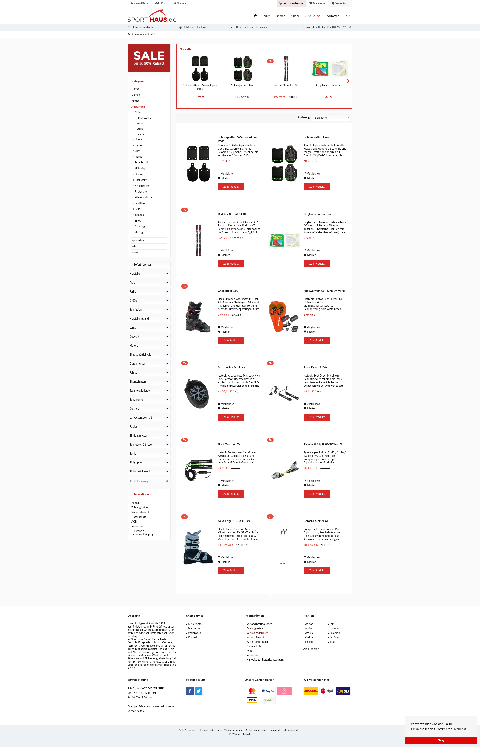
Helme (138, 157)
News (134, 252)
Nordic (138, 139)
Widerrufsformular (257, 642)
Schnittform (136, 309)
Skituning (139, 168)
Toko (332, 642)
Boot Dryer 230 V (315, 367)
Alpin (137, 112)
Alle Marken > (311, 649)
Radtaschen (141, 191)
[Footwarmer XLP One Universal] (284, 317)
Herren (135, 89)
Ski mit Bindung (144, 118)
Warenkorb (194, 633)
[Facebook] (190, 691)
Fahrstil (134, 372)
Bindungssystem (139, 435)
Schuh (139, 123)
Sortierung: (303, 117)
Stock (139, 129)
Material (134, 345)
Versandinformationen (259, 624)
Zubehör (140, 134)
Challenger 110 (228, 290)
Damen (135, 95)
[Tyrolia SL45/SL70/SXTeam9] (284, 470)
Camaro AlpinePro (316, 521)
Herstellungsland (139, 318)
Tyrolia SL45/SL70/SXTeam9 (323, 444)
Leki (332, 624)
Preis (132, 282)
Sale (133, 246)
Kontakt (135, 503)
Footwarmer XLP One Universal (325, 290)
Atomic (309, 633)
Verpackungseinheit (141, 417)
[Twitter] (198, 691)
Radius (133, 426)
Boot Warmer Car (230, 444)
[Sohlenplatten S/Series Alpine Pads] (200, 68)
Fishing (138, 232)
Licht (137, 151)
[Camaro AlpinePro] (284, 547)
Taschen (139, 215)
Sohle (133, 453)
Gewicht (134, 336)
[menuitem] (340, 3)
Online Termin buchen (143, 27)
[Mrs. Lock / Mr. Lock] (198, 393)
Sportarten (137, 240)
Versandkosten (231, 730)
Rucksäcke (140, 180)
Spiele (137, 221)
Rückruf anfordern (199, 27)
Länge (133, 327)
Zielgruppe (136, 462)
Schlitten (139, 203)
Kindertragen (141, 186)
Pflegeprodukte (143, 197)
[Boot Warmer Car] (198, 470)
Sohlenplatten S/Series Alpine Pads (200, 87)
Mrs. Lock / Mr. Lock (231, 367)
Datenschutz (138, 517)
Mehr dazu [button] (461, 729)
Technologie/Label (140, 390)
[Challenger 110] (198, 317)
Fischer (309, 642)
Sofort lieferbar (142, 264)
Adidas (309, 624)
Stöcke (138, 174)
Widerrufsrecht (140, 512)
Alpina (308, 628)
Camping (139, 226)
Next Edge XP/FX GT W (234, 521)
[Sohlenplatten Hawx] (242, 68)
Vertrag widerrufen (257, 633)
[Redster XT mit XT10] (285, 68)
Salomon (335, 633)
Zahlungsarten (139, 507)
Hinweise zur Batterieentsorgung (142, 533)
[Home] (255, 16)
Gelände (134, 408)
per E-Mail (140, 706)
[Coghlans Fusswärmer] (328, 68)
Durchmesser (137, 363)
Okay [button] (441, 740)
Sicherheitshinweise (141, 471)
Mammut (335, 628)
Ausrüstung (138, 107)
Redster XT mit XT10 (286, 85)
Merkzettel (194, 628)
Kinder (135, 101)
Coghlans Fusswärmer (328, 85)
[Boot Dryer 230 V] (284, 393)
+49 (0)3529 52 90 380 (146, 688)
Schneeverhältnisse (141, 444)
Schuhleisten (137, 399)
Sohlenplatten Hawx (243, 85)
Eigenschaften (138, 381)
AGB (134, 521)
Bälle (137, 209)
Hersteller (135, 273)
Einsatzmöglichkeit (140, 354)
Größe (133, 300)
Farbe (133, 291)
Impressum (137, 526)
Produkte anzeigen (140, 481)
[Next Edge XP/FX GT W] (198, 547)
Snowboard (141, 162)
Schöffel (334, 637)
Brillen (138, 145)
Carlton (309, 637)
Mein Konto (195, 624)
